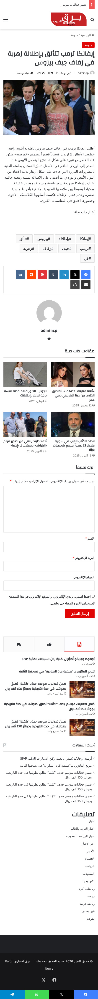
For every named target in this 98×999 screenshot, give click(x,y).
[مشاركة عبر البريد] (85, 284)
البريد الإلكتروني (83, 558)
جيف (65, 248)
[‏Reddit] (31, 274)
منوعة (74, 35)
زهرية (27, 248)
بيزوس (42, 238)
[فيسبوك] (85, 274)
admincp (49, 330)
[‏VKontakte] (20, 274)
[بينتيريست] (42, 274)
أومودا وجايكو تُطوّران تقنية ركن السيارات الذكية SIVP (58, 659)
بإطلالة (64, 238)
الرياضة (90, 866)
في (86, 258)
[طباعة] (75, 284)
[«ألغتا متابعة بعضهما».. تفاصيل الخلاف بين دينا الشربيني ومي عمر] (73, 374)
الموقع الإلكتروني (84, 577)
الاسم (90, 538)
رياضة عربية (87, 903)
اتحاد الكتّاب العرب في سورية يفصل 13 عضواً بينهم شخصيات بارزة (74, 445)
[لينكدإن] (64, 274)
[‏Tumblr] (53, 274)
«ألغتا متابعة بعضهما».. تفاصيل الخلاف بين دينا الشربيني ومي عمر (73, 395)
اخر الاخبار (88, 843)
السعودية (89, 873)
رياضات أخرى (86, 888)
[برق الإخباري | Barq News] (69, 19)
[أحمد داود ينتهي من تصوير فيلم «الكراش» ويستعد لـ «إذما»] (25, 424)
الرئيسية (86, 35)
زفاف (47, 248)
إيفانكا (84, 238)
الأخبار (91, 851)
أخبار (92, 821)
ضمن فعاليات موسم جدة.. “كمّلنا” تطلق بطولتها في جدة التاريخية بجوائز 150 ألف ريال (35, 686)
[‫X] (75, 274)
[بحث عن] (92, 21)
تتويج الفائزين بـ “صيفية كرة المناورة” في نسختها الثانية (57, 671)
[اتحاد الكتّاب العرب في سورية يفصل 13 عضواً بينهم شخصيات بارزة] (73, 424)
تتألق (23, 238)
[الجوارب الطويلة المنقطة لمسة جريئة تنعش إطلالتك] (25, 374)
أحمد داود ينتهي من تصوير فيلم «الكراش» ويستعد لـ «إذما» (25, 443)
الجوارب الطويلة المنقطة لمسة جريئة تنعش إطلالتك (25, 393)
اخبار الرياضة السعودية (80, 836)
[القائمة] (5, 21)
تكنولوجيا (89, 881)
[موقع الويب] (49, 338)
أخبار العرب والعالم (83, 828)
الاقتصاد (90, 858)
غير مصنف (88, 911)
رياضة (91, 896)
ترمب (84, 248)
